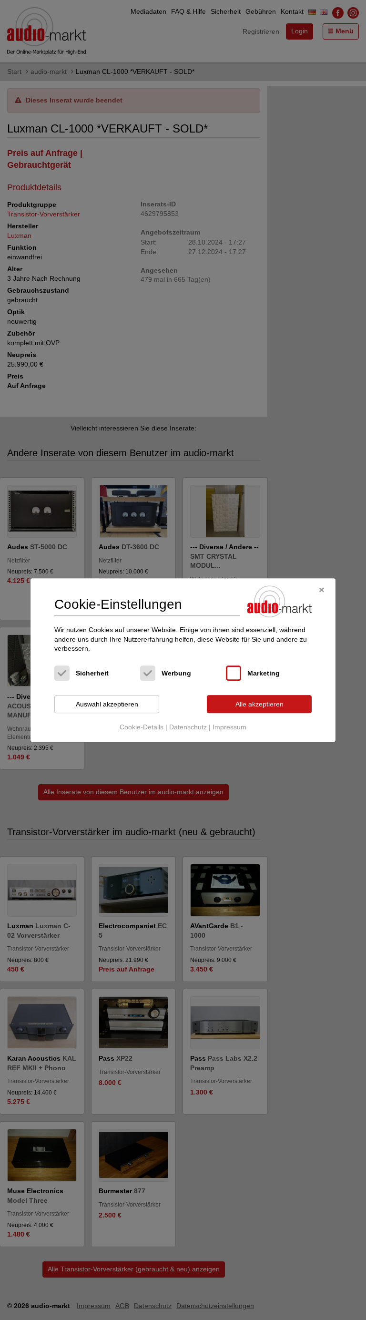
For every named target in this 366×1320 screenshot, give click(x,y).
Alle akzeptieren (259, 704)
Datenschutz (188, 727)
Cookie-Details (141, 727)
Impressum (229, 727)
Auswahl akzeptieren (107, 704)
